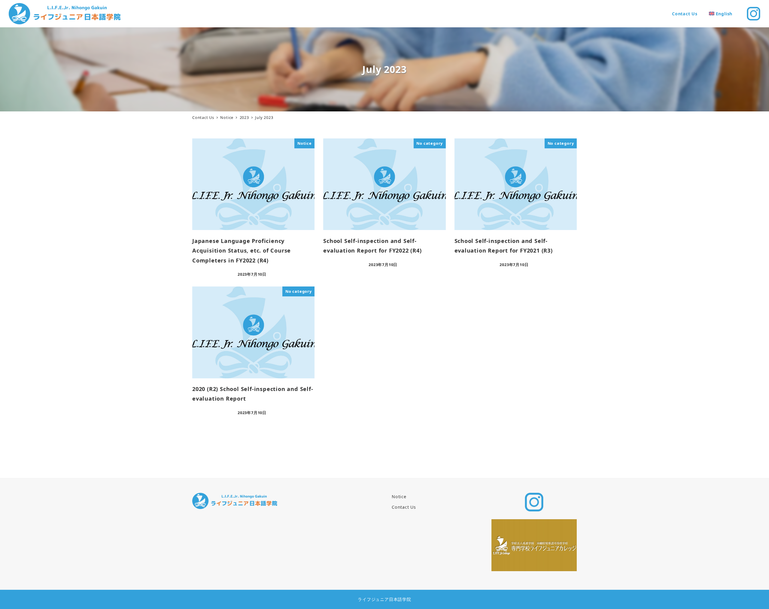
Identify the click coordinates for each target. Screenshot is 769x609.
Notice (399, 496)
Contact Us (404, 507)
